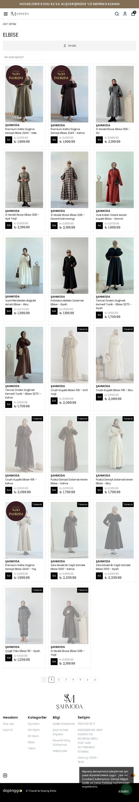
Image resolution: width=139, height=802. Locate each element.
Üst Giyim (34, 730)
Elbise (31, 742)
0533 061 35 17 (86, 724)
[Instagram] (5, 775)
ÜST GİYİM (9, 24)
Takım (32, 748)
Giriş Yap (8, 724)
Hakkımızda (60, 751)
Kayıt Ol (7, 730)
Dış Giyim (33, 724)
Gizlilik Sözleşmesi (64, 724)
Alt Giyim (33, 736)
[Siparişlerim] (125, 14)
